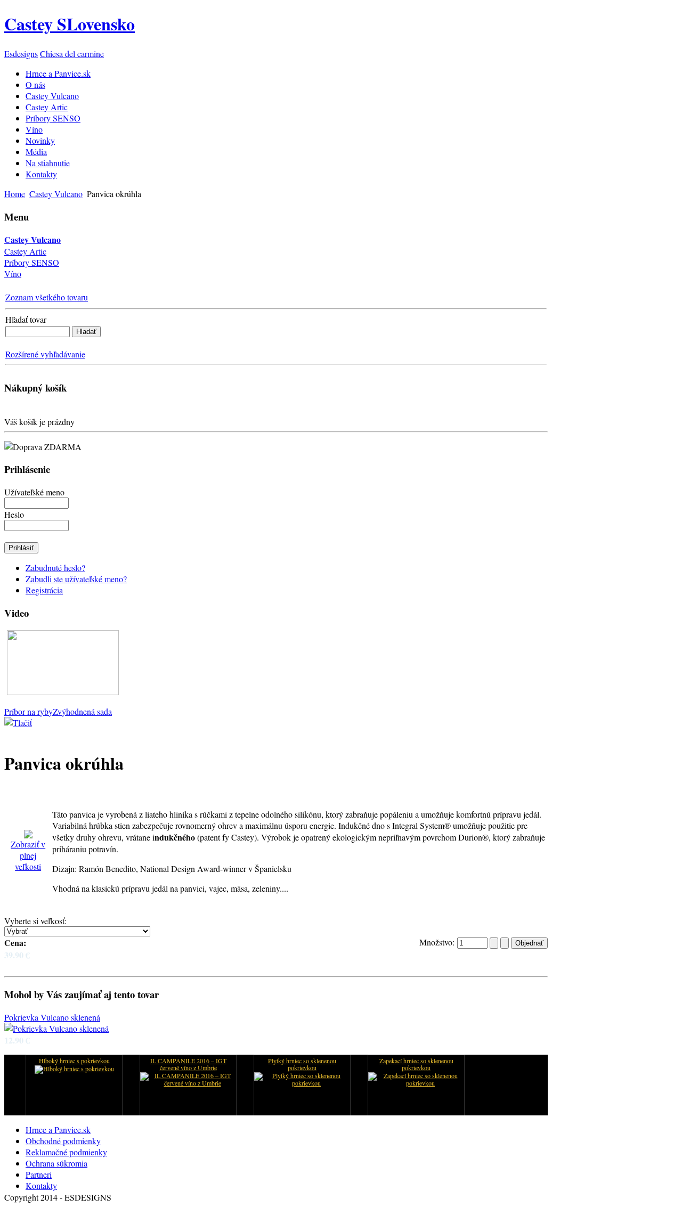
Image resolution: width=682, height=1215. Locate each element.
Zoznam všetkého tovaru (46, 297)
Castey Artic (25, 251)
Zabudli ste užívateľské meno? (76, 578)
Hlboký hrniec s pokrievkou (74, 1061)
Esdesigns (21, 53)
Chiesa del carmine (72, 53)
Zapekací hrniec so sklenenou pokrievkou (416, 1064)
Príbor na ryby (28, 711)
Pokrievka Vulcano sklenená (52, 1017)
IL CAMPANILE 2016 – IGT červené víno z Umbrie (188, 1064)
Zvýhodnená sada (82, 711)
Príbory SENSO (31, 262)
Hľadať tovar (25, 319)
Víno (12, 273)
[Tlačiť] (18, 718)
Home (14, 193)
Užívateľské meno (34, 492)
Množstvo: (438, 942)
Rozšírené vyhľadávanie (45, 354)
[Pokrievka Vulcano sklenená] (56, 1028)
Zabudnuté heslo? (55, 567)
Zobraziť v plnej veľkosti (28, 855)
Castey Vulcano (56, 193)
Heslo (14, 514)
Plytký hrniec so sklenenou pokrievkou (302, 1064)
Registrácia (44, 590)
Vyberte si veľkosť (34, 920)
